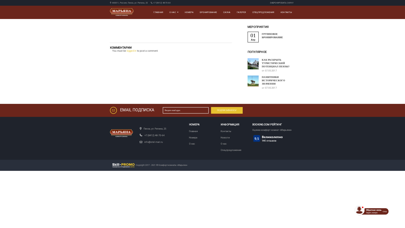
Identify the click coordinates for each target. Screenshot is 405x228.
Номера (189, 12)
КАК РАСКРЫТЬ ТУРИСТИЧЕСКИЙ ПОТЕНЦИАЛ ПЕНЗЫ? (276, 63)
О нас (172, 12)
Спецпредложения (263, 12)
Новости (225, 137)
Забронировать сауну (281, 3)
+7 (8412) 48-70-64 (154, 135)
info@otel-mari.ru (153, 142)
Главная (158, 12)
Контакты (286, 12)
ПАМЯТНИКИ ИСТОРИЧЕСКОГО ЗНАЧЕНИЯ (273, 80)
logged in (131, 50)
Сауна (226, 12)
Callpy (385, 211)
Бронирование (208, 12)
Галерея (241, 12)
